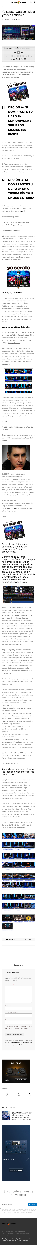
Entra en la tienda (14, 343)
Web (6, 1019)
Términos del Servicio (9, 1233)
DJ (2, 7)
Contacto (21, 1236)
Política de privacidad (7, 1231)
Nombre (8, 1005)
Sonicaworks (16, 19)
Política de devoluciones (23, 1233)
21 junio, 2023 (6, 19)
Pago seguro (13, 1236)
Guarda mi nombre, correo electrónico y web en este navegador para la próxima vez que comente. (18, 1029)
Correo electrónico (12, 1012)
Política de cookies (20, 1231)
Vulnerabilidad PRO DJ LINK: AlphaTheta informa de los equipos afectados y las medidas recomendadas (22, 1114)
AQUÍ (23, 211)
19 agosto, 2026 (16, 1119)
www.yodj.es (11, 508)
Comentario (8, 985)
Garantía (5, 1236)
